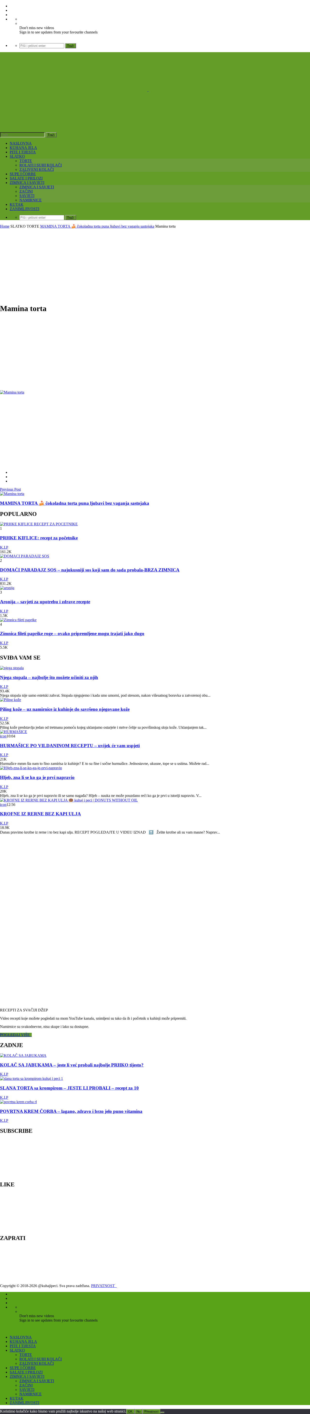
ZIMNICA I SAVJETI (27, 183)
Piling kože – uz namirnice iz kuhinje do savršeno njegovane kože (65, 709)
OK (130, 1411)
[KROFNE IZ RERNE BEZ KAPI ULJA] (69, 800)
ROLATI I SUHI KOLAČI (40, 165)
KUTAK (16, 204)
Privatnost (151, 1411)
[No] (162, 1412)
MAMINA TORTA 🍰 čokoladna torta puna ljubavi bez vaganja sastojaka (97, 226)
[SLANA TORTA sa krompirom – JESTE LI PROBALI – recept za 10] (31, 1078)
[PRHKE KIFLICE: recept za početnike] (39, 524)
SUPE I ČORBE (23, 174)
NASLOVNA (21, 143)
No (138, 1411)
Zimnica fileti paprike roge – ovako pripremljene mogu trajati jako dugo (72, 633)
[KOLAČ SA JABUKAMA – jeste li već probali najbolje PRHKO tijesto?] (23, 1055)
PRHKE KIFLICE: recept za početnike (39, 537)
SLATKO (17, 156)
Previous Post (10, 489)
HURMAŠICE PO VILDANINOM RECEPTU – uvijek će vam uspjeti (70, 745)
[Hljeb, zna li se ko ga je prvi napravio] (31, 768)
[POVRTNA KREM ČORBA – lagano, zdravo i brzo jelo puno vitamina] (18, 1102)
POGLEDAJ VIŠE (16, 1035)
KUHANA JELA (23, 148)
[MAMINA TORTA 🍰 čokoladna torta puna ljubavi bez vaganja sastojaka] (12, 494)
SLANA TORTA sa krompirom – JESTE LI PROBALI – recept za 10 (69, 1088)
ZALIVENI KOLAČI (36, 169)
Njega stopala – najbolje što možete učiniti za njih (49, 677)
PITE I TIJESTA (23, 152)
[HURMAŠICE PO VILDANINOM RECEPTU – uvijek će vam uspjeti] (13, 732)
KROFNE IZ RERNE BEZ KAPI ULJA (40, 813)
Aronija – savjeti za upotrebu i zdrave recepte (45, 601)
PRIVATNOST (104, 1286)
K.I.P (4, 547)
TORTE (25, 161)
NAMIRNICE (30, 200)
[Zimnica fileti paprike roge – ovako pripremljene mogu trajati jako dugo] (18, 620)
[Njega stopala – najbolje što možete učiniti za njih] (12, 668)
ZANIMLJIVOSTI (24, 209)
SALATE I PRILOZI (26, 178)
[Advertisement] (155, 265)
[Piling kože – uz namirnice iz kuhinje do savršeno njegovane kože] (10, 700)
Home (4, 226)
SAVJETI (26, 196)
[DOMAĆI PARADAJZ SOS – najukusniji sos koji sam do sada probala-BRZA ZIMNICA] (24, 556)
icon (3, 736)
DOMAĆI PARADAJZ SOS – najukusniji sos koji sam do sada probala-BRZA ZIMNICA (89, 569)
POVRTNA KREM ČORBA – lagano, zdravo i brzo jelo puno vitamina (71, 1111)
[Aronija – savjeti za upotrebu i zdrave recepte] (7, 588)
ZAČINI (26, 191)
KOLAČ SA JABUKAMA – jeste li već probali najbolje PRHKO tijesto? (72, 1064)
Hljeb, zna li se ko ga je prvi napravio (37, 777)
